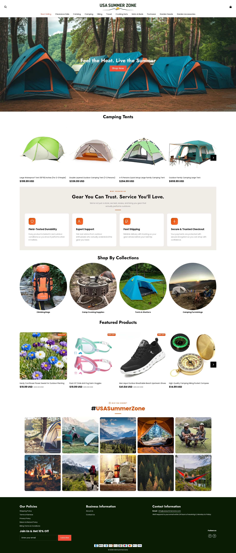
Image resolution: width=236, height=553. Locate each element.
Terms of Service (26, 515)
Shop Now (118, 68)
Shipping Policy (26, 511)
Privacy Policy (25, 518)
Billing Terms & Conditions (30, 526)
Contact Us (90, 515)
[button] (5, 7)
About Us (89, 511)
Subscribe (64, 537)
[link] (77, 14)
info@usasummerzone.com (169, 511)
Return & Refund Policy (28, 522)
